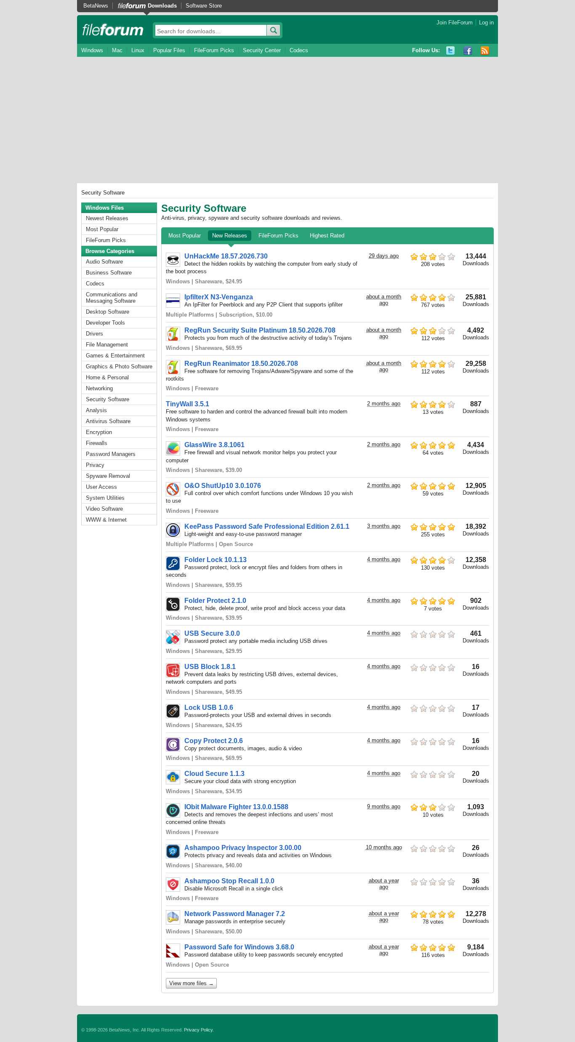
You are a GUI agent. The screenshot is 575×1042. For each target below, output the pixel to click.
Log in (486, 22)
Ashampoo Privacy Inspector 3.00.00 (242, 847)
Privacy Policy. (199, 1029)
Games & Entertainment (115, 355)
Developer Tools (105, 323)
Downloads (162, 6)
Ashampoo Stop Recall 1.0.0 (229, 881)
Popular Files (169, 50)
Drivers (94, 333)
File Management (107, 344)
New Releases (229, 235)
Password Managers (111, 454)
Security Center (262, 50)
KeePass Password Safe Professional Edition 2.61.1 (266, 526)
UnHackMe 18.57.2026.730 (226, 256)
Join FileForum (455, 22)
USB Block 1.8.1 (210, 666)
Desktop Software (107, 312)
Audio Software (104, 262)
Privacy (95, 465)
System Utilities (105, 498)
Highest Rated (327, 235)
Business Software (109, 272)
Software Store (204, 6)
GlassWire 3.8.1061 (214, 444)
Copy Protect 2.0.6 (213, 740)
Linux (137, 50)
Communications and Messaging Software (111, 297)
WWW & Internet (106, 520)
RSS (485, 50)
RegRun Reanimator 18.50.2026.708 (241, 363)
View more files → (191, 983)
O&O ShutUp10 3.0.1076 (222, 485)
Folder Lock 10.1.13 (215, 559)
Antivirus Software (108, 421)
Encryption (99, 432)
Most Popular (102, 229)
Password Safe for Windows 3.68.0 (239, 947)
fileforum (113, 29)
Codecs (299, 50)
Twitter (450, 50)
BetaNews (95, 6)
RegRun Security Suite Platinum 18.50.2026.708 (259, 330)
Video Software (104, 509)
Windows (92, 50)
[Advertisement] (287, 120)
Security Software (107, 399)
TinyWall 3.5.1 (187, 404)
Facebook (467, 50)
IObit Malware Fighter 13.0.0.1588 (236, 806)
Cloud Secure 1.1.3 (214, 773)
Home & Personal (107, 377)
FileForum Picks (214, 50)
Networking (99, 388)
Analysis (96, 410)
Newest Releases (107, 218)
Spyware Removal (108, 476)
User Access (101, 487)
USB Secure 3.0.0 (212, 633)
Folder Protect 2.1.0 (215, 600)
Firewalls (96, 443)
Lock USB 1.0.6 (208, 707)
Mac (117, 50)
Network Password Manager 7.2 (234, 913)
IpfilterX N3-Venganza (218, 297)
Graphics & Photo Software (119, 366)
